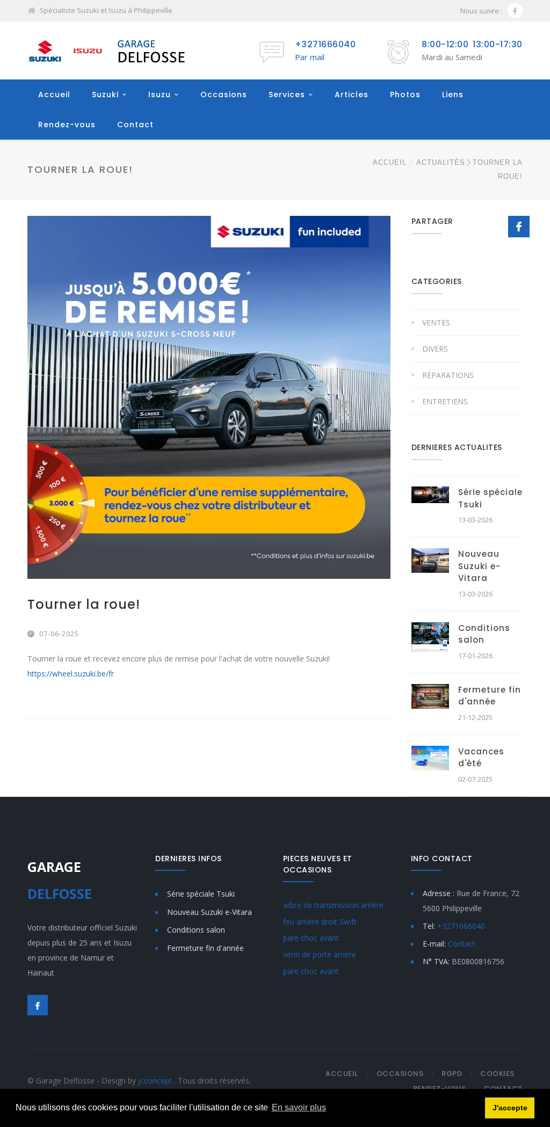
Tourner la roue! (83, 604)
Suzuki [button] (105, 94)
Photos (405, 94)
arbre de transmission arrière (333, 905)
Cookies (497, 1073)
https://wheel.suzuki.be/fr (70, 673)
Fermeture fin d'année (489, 696)
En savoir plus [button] (299, 1107)
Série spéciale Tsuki (201, 894)
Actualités (440, 162)
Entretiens (445, 401)
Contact (135, 124)
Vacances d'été (481, 757)
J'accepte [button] (510, 1107)
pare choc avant (311, 938)
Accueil (54, 94)
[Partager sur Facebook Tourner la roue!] (519, 227)
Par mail (309, 57)
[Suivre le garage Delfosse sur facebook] (515, 10)
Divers (435, 349)
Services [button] (287, 94)
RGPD (452, 1073)
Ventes (436, 322)
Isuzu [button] (159, 94)
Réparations (448, 375)
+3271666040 (325, 44)
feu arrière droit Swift (320, 922)
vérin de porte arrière (319, 954)
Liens (453, 94)
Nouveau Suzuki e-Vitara (479, 566)
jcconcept (156, 1080)
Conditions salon (484, 634)
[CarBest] (108, 50)
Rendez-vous (67, 124)
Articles (351, 94)
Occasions (223, 94)
